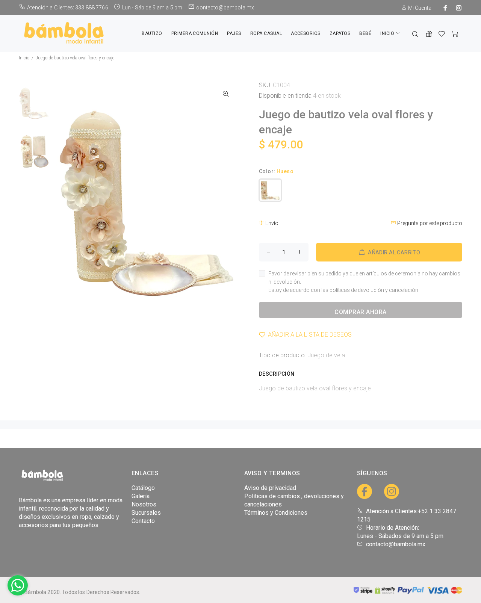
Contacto (143, 520)
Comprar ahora (360, 312)
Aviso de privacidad (270, 487)
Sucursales (146, 512)
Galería (141, 496)
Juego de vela (326, 355)
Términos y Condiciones (275, 512)
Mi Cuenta (419, 8)
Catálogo (143, 487)
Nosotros (144, 504)
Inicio (24, 57)
